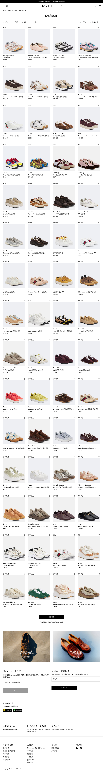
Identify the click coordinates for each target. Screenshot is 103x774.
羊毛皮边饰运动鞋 (9, 370)
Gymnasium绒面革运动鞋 (36, 214)
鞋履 (9, 10)
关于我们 (30, 745)
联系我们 (6, 748)
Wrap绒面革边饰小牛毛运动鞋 (63, 331)
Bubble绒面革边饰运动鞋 (11, 253)
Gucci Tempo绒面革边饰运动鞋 (88, 409)
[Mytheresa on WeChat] (77, 748)
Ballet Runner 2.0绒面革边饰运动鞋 (40, 136)
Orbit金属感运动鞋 (59, 57)
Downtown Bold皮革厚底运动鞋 (38, 487)
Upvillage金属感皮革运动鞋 (87, 487)
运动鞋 (14, 10)
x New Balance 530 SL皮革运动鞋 (89, 97)
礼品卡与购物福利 (9, 751)
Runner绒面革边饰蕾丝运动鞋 (13, 604)
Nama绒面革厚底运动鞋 (11, 487)
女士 (4, 10)
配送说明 (6, 757)
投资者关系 (31, 760)
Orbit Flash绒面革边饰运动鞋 (37, 57)
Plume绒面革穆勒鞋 (84, 370)
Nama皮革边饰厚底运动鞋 (86, 565)
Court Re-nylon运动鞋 (60, 448)
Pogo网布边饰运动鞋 (60, 97)
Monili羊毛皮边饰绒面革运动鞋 (38, 448)
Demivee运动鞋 (8, 565)
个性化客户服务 (8, 745)
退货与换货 (6, 760)
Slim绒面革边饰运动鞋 (60, 175)
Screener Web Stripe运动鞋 (87, 253)
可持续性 (30, 751)
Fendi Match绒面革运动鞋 (12, 331)
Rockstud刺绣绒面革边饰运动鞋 (88, 57)
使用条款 (54, 745)
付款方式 (6, 754)
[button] (22, 27)
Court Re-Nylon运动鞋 (10, 409)
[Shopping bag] (100, 6)
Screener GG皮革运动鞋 (11, 136)
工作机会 (30, 757)
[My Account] (96, 6)
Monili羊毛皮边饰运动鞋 (61, 214)
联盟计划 (30, 763)
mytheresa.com (23, 769)
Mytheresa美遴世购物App (36, 748)
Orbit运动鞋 (7, 57)
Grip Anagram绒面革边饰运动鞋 (14, 448)
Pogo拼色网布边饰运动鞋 (11, 175)
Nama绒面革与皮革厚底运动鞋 (63, 604)
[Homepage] (51, 6)
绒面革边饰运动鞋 (9, 292)
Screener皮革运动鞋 (59, 565)
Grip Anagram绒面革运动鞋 (87, 292)
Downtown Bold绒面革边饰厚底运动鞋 (16, 97)
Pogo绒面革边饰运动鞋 (35, 175)
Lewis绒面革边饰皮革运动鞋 (87, 448)
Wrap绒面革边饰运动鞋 (35, 370)
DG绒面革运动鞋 (58, 370)
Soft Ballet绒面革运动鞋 (86, 331)
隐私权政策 (55, 748)
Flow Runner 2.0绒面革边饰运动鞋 (39, 97)
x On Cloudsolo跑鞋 (35, 331)
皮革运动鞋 (81, 214)
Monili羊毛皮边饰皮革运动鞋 (62, 487)
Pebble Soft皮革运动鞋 (60, 526)
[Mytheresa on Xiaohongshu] (80, 748)
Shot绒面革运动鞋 (59, 136)
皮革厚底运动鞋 (58, 253)
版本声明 (54, 751)
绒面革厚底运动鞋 (9, 214)
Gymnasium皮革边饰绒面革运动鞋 (64, 409)
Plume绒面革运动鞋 (34, 604)
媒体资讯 (30, 754)
